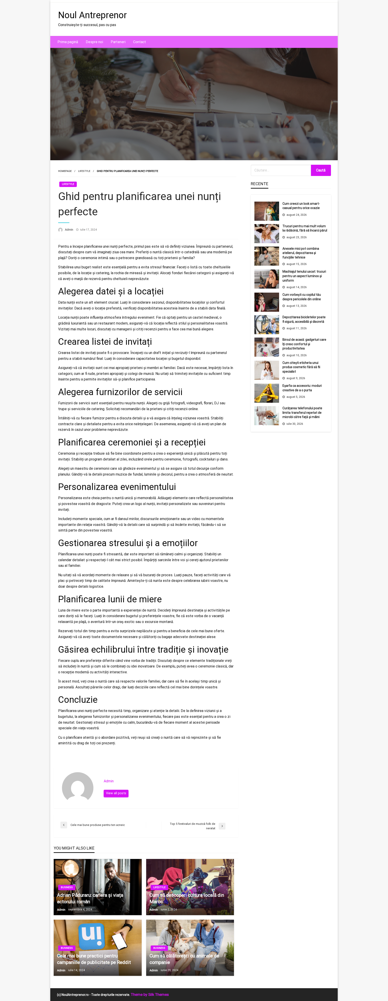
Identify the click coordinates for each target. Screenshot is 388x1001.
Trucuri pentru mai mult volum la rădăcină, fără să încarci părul (304, 228)
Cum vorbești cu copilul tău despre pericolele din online (301, 297)
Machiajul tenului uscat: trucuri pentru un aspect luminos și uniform (304, 276)
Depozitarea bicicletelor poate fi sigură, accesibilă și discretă (304, 319)
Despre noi (94, 42)
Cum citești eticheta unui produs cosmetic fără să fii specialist (301, 367)
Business (67, 887)
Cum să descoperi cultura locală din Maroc (187, 898)
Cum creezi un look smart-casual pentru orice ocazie (301, 206)
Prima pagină (67, 42)
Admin (69, 229)
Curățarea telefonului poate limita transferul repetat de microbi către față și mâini (302, 412)
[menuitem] (68, 42)
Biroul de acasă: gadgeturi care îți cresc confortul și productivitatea (304, 344)
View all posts (116, 793)
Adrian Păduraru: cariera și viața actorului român (90, 898)
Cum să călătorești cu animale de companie (184, 959)
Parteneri (118, 42)
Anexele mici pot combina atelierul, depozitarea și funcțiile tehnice (300, 253)
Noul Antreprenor (92, 15)
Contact (139, 42)
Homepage (65, 171)
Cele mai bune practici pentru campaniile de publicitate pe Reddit (94, 959)
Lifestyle (84, 171)
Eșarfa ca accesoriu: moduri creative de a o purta (302, 388)
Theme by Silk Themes (150, 994)
